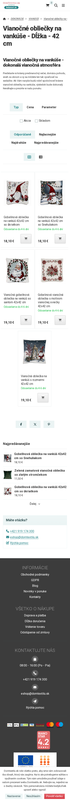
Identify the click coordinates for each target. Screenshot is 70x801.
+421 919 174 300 (22, 531)
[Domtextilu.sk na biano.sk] (43, 740)
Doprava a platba (35, 615)
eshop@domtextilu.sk (24, 537)
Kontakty (35, 597)
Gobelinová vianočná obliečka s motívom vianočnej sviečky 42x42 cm (50, 300)
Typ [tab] (16, 107)
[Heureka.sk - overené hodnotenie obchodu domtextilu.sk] (28, 740)
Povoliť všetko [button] (54, 796)
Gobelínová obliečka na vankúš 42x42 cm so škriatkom (16, 220)
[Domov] (13, 5)
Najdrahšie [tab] (18, 142)
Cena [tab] (30, 107)
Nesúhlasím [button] (33, 796)
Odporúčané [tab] (22, 134)
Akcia (27, 120)
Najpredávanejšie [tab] (46, 142)
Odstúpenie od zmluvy (35, 632)
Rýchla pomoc (19, 543)
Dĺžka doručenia (35, 621)
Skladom (44, 120)
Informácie (35, 567)
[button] (26, 238)
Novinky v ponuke (35, 591)
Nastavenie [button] (14, 796)
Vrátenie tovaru (35, 627)
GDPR (35, 580)
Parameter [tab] (49, 107)
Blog (35, 585)
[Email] (35, 687)
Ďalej (33, 504)
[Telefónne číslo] (35, 673)
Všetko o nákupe (35, 608)
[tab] (29, 157)
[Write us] (35, 701)
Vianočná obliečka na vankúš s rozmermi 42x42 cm (34, 379)
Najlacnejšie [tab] (47, 134)
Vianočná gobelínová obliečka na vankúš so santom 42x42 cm (17, 298)
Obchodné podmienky (35, 574)
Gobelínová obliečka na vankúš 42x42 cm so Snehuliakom (50, 220)
